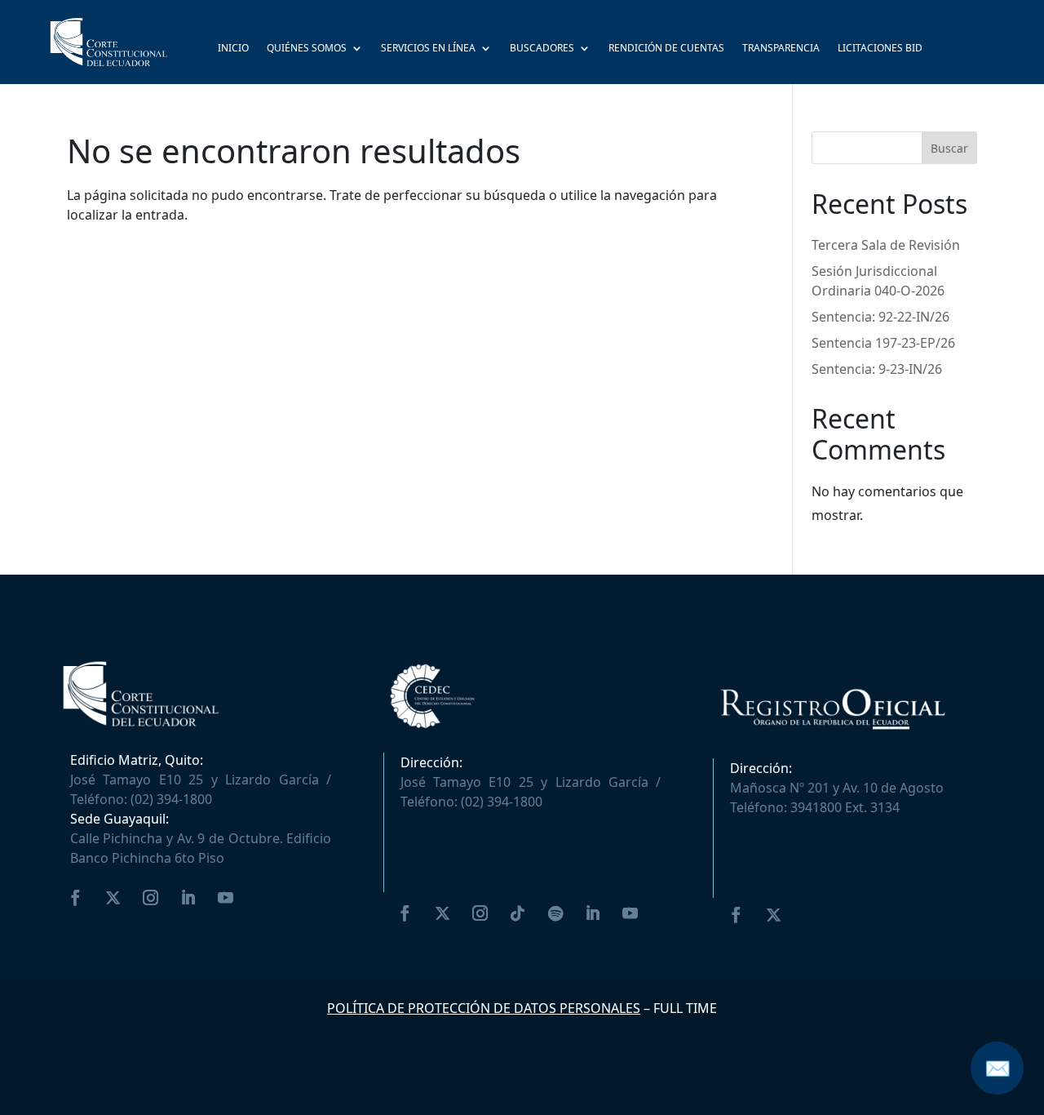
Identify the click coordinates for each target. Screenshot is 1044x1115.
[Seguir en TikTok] (517, 913)
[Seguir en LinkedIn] (188, 897)
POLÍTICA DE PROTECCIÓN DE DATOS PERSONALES (483, 1008)
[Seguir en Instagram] (150, 897)
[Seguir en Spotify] (555, 913)
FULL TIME (685, 1008)
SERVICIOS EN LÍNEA (428, 49)
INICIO (233, 49)
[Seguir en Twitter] (113, 897)
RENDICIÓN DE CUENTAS (666, 49)
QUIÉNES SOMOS (307, 49)
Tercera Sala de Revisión (886, 245)
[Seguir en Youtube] (225, 897)
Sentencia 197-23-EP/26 (883, 343)
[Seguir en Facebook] (75, 897)
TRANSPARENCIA (781, 49)
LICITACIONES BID (880, 49)
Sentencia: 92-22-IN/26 (880, 317)
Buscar (949, 148)
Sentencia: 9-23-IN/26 (877, 369)
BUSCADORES (542, 49)
